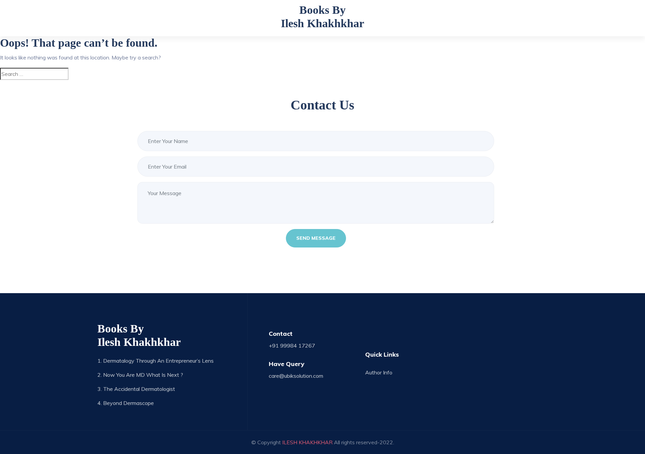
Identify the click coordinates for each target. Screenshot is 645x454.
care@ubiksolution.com (296, 375)
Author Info (378, 372)
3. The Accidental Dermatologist (136, 388)
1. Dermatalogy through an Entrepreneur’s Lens (155, 360)
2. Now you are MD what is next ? (140, 374)
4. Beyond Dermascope (125, 403)
